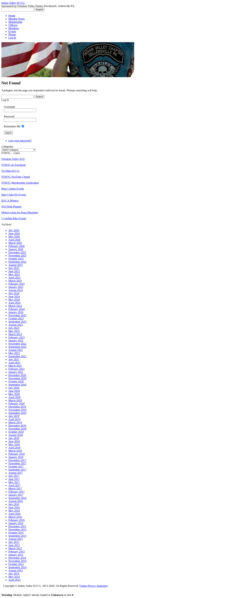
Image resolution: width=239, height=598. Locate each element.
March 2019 (15, 422)
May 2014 (14, 576)
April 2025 (14, 277)
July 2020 (13, 387)
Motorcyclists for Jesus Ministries (19, 212)
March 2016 (15, 516)
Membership (15, 21)
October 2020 (16, 381)
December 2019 (17, 406)
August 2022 (15, 350)
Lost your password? (19, 140)
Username (9, 106)
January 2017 (15, 494)
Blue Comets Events (12, 188)
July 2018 (13, 438)
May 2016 (14, 510)
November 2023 (17, 315)
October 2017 (16, 466)
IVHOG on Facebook (13, 164)
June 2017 (14, 479)
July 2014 (13, 573)
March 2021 (15, 365)
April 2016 (14, 513)
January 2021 (15, 372)
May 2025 (14, 274)
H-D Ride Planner (11, 206)
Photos (12, 34)
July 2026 (13, 230)
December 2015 (17, 526)
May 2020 (14, 394)
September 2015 (17, 535)
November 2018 (17, 428)
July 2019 (13, 416)
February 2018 (16, 453)
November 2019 (17, 409)
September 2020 (17, 384)
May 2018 (14, 444)
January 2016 (15, 523)
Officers (12, 25)
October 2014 (16, 564)
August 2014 (15, 570)
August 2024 (15, 290)
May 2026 (14, 236)
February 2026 (16, 246)
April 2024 (14, 302)
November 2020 (17, 378)
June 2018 (14, 441)
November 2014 (17, 561)
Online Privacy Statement (93, 585)
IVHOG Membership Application (20, 182)
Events (12, 31)
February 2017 (16, 491)
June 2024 (14, 296)
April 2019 (14, 419)
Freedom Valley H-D (13, 158)
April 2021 (14, 362)
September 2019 (17, 412)
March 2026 (15, 242)
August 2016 (15, 501)
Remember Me (12, 126)
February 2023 (16, 337)
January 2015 (15, 554)
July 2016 (13, 504)
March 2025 (15, 280)
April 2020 (14, 397)
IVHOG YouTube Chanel (15, 176)
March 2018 (15, 450)
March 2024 (15, 305)
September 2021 (17, 356)
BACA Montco (10, 200)
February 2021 (16, 368)
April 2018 (14, 447)
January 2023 (15, 340)
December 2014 (17, 557)
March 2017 (15, 488)
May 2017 (14, 482)
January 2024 (15, 312)
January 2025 (15, 287)
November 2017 (17, 463)
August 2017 (15, 472)
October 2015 (16, 532)
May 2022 (14, 353)
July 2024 (13, 293)
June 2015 (14, 545)
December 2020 (17, 375)
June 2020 (14, 390)
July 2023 (13, 327)
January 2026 (15, 249)
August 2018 (15, 435)
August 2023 (15, 324)
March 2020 (15, 400)
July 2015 (13, 542)
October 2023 (16, 318)
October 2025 (16, 258)
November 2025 (17, 255)
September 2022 (17, 346)
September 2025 (17, 261)
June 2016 (14, 507)
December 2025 (17, 252)
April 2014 (14, 579)
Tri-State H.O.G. (10, 170)
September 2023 (17, 321)
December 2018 (17, 425)
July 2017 (13, 475)
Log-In (12, 37)
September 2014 (17, 567)
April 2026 (14, 239)
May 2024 (14, 299)
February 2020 (16, 403)
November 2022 (17, 343)
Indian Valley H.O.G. (13, 2)
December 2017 (17, 460)
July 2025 (13, 268)
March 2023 (15, 334)
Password (9, 116)
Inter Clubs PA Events (13, 194)
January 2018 (15, 457)
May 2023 (14, 331)
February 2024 (16, 309)
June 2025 (14, 271)
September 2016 (17, 498)
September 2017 (17, 469)
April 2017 (14, 485)
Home (11, 15)
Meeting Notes (16, 18)
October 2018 (16, 431)
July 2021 (13, 359)
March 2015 (15, 548)
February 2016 (16, 520)
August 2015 (15, 538)
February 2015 (16, 551)
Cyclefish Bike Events (13, 218)
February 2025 (16, 283)
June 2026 (14, 233)
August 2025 (15, 264)
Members (13, 28)
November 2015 (17, 529)
